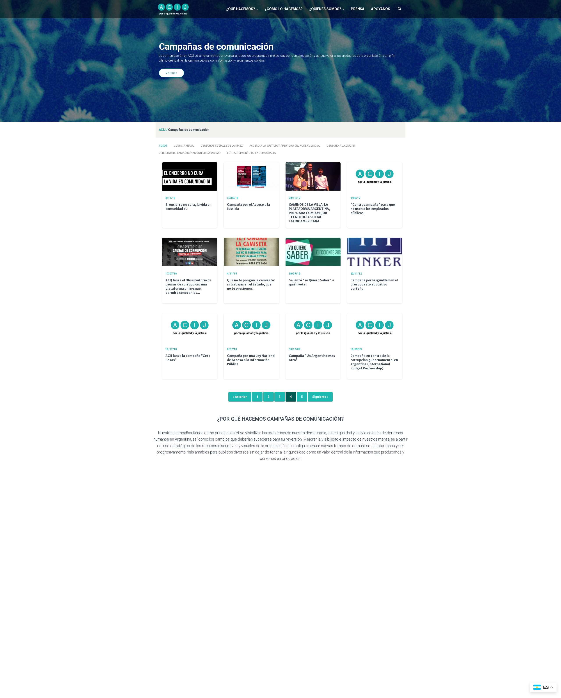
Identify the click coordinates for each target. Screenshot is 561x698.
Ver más (171, 72)
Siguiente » (320, 397)
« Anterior (240, 397)
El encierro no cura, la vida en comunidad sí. (188, 207)
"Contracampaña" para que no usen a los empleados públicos (372, 209)
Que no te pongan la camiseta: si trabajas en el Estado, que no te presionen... (251, 284)
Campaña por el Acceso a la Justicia (248, 207)
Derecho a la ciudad (341, 145)
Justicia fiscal (184, 145)
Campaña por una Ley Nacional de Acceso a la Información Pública (251, 360)
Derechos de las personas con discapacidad (190, 152)
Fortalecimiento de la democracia (251, 152)
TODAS (163, 145)
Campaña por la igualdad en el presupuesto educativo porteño (374, 284)
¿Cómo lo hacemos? (284, 9)
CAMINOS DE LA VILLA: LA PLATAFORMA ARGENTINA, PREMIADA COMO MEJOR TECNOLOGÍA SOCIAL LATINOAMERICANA (309, 213)
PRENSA (357, 9)
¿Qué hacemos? (241, 9)
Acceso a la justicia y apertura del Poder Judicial (284, 145)
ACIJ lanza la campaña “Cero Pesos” (187, 358)
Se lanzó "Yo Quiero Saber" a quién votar (311, 282)
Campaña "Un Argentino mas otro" (312, 358)
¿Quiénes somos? (325, 9)
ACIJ (162, 129)
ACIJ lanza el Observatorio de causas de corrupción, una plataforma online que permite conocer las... (188, 286)
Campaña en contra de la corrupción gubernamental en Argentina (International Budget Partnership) (374, 362)
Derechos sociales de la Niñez (222, 145)
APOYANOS (380, 9)
